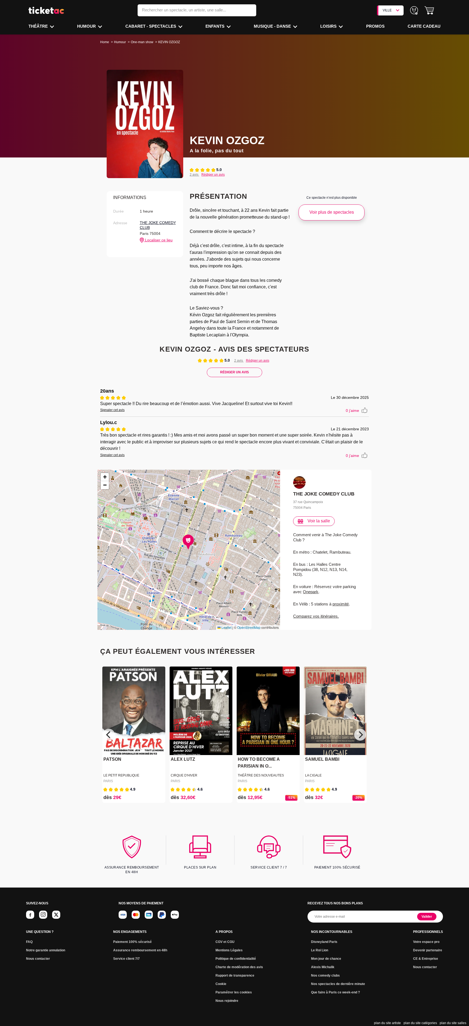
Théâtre (38, 26)
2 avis (194, 174)
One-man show (142, 42)
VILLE (387, 10)
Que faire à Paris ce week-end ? (335, 992)
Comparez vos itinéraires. (316, 616)
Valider (427, 916)
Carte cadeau (424, 26)
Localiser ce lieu (158, 240)
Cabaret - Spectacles (151, 26)
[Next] (360, 735)
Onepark (310, 591)
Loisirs (329, 26)
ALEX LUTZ (183, 759)
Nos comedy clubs (325, 975)
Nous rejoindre (227, 1001)
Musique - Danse (273, 26)
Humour (87, 26)
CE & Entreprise (425, 959)
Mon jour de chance (326, 959)
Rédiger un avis (213, 174)
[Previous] (109, 735)
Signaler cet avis (112, 410)
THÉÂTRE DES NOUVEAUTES (261, 775)
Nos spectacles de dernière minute (338, 984)
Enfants (215, 26)
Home (104, 42)
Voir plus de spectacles (331, 212)
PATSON (112, 759)
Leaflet (226, 627)
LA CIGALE (313, 775)
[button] (429, 10)
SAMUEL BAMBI (322, 759)
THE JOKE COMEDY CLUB (158, 225)
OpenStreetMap (249, 627)
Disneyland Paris (324, 942)
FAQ (29, 942)
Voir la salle (319, 521)
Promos (375, 26)
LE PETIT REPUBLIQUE (121, 775)
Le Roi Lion (319, 950)
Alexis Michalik (322, 967)
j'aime (352, 410)
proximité (340, 604)
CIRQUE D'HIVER (184, 775)
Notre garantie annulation (45, 950)
